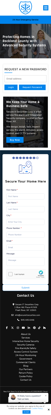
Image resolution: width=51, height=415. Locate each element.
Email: (9, 241)
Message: (10, 253)
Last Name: (12, 202)
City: (8, 215)
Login (11, 87)
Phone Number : (14, 228)
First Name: (12, 190)
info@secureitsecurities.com (27, 315)
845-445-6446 (27, 320)
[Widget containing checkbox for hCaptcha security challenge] (26, 274)
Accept (26, 412)
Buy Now (15, 140)
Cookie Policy (37, 408)
